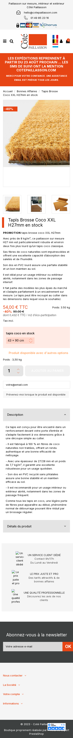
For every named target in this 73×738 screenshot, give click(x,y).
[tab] (36, 415)
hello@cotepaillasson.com (40, 12)
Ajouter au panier (47, 371)
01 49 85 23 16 (40, 17)
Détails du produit (19, 526)
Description (15, 415)
